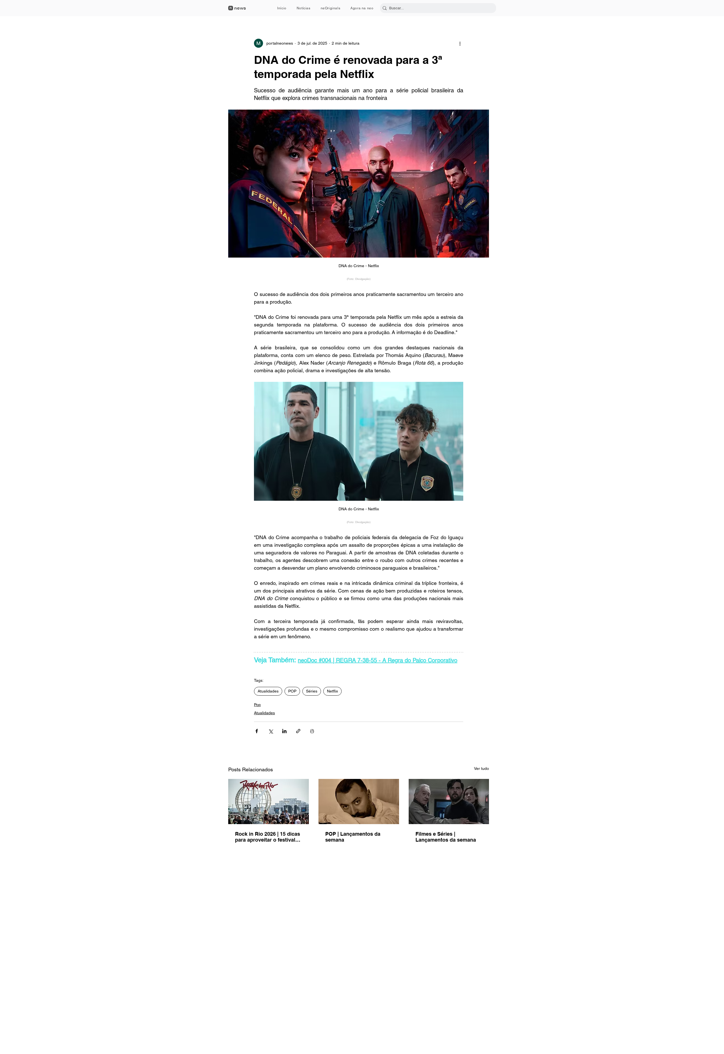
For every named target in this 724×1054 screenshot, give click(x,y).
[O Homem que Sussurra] (449, 801)
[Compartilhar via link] (298, 731)
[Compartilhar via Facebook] (256, 731)
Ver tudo (481, 768)
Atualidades (268, 691)
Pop (257, 704)
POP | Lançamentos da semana (352, 837)
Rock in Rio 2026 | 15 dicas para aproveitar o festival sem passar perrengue (267, 837)
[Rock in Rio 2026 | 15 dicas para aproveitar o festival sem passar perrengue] (268, 801)
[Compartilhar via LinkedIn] (284, 731)
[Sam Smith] (358, 801)
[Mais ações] (459, 43)
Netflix (332, 691)
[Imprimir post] (312, 731)
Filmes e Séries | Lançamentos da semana (445, 837)
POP (292, 691)
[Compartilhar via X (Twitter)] (270, 731)
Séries (311, 691)
